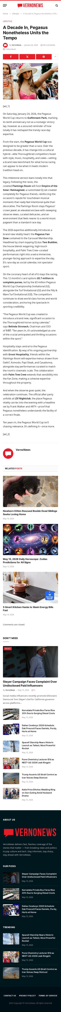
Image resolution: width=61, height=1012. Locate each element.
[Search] (56, 5)
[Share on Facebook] (11, 56)
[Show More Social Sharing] (55, 56)
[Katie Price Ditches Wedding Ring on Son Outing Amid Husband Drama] (11, 793)
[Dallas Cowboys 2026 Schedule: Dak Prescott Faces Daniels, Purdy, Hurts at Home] (11, 729)
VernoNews (16, 45)
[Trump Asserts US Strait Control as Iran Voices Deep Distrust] (11, 778)
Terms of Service (48, 995)
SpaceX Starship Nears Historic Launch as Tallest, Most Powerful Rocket (38, 745)
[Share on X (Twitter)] (27, 56)
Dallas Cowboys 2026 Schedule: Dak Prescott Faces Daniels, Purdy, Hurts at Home (39, 728)
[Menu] (5, 5)
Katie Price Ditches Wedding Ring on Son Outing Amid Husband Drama (38, 792)
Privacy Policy (27, 995)
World (8, 649)
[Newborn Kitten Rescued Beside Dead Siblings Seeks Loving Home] (30, 491)
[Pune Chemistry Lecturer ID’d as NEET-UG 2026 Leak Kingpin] (11, 763)
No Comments (49, 45)
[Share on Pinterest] (44, 56)
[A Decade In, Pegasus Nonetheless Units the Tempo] (30, 81)
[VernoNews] (30, 5)
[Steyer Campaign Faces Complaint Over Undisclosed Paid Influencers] (30, 661)
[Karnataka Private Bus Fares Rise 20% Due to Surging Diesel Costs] (11, 714)
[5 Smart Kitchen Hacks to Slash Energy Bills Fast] (30, 587)
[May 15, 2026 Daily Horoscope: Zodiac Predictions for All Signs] (30, 539)
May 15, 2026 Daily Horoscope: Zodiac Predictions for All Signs (25, 561)
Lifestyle (7, 21)
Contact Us (10, 995)
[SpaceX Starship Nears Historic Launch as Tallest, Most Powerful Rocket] (11, 746)
